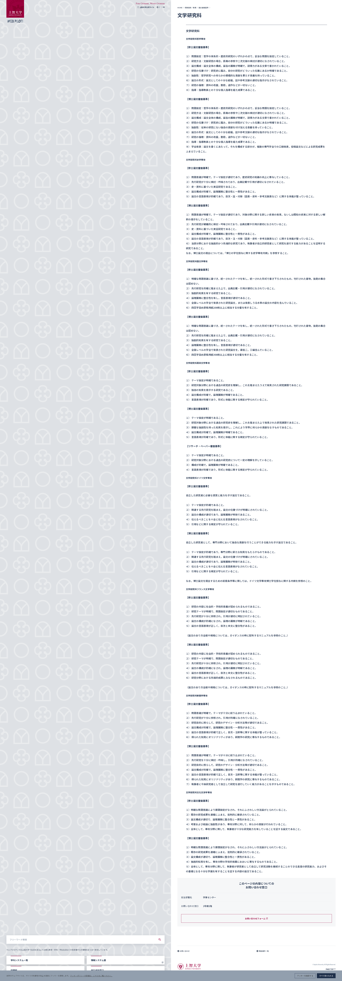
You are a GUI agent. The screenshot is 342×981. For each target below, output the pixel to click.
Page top (330, 969)
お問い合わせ (185, 951)
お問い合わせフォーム (255, 918)
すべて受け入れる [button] (326, 975)
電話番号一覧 (264, 951)
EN (164, 7)
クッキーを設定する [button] (305, 975)
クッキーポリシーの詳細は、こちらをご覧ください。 (91, 975)
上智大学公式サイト (147, 7)
